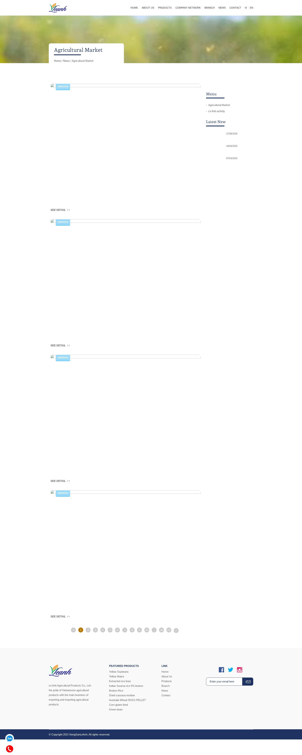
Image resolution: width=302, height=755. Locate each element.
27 (168, 630)
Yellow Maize (116, 676)
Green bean (116, 709)
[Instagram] (239, 670)
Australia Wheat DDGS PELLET (127, 700)
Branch (165, 685)
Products (166, 681)
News (66, 60)
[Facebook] (221, 670)
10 (146, 630)
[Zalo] (9, 737)
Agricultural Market (219, 105)
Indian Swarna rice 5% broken (126, 685)
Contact (165, 695)
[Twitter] (230, 670)
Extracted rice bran (120, 681)
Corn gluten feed (118, 704)
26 (161, 630)
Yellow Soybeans (119, 671)
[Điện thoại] (9, 748)
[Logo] (58, 8)
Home (57, 60)
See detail (58, 209)
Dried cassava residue (122, 695)
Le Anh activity (216, 111)
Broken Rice (116, 690)
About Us (166, 676)
